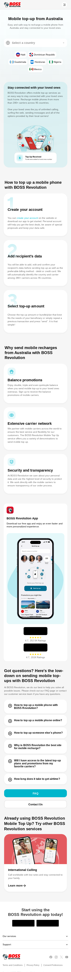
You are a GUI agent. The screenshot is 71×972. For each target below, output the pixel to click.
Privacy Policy (32, 957)
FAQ (35, 785)
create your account (26, 217)
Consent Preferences (52, 957)
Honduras (40, 61)
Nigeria (57, 61)
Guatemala (20, 61)
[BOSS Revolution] (12, 4)
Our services (9, 928)
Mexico (38, 69)
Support (7, 936)
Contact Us (35, 796)
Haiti (22, 54)
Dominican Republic (44, 54)
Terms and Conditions (12, 957)
